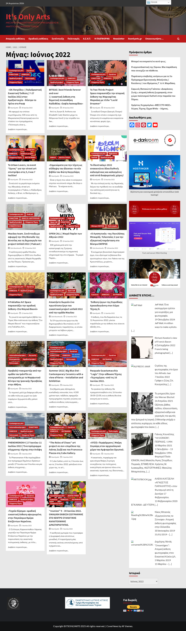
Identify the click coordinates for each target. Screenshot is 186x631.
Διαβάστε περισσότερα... (18, 129)
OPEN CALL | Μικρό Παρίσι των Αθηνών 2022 (65, 235)
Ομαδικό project (15, 78)
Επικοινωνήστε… (154, 38)
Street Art (30, 150)
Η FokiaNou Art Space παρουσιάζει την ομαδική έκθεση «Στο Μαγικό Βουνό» (23, 305)
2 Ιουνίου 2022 (67, 457)
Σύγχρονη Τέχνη (15, 82)
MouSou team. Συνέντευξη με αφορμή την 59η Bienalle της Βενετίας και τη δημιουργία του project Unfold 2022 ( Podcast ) (25, 239)
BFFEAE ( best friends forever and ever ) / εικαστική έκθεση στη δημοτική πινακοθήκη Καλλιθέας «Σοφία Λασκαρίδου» (66, 96)
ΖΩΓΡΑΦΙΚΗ (117, 294)
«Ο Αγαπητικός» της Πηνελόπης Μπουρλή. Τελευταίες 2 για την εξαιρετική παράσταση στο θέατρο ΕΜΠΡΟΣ (107, 239)
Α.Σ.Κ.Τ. (87, 38)
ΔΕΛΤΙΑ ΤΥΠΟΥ (64, 157)
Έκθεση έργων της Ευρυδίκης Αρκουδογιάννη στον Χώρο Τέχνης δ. (106, 305)
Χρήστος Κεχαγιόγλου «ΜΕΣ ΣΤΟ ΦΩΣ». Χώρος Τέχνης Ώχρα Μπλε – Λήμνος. (151, 107)
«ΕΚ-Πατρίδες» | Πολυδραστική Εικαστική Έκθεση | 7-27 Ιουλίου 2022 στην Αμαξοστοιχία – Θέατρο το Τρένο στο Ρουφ (25, 96)
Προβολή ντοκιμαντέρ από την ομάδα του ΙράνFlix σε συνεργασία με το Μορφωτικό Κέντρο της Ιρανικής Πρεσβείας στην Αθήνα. (25, 377)
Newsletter (118, 38)
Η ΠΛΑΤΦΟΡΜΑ (102, 38)
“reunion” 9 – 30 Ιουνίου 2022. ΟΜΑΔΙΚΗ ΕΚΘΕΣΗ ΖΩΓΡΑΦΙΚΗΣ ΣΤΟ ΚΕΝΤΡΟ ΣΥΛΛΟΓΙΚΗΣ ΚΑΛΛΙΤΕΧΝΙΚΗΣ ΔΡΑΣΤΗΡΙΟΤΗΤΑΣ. (66, 518)
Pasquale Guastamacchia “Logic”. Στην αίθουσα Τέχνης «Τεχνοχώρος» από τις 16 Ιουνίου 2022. (106, 376)
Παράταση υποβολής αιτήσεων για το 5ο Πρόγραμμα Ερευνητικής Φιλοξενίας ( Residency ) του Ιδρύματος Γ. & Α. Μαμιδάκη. (153, 79)
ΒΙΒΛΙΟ (53, 157)
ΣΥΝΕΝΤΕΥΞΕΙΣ (15, 226)
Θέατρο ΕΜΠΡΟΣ (97, 226)
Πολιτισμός (73, 38)
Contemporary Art (16, 70)
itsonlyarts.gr (135, 38)
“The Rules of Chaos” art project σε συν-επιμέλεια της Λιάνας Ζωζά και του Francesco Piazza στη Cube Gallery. (65, 448)
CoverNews (112, 626)
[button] (178, 38)
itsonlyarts (14, 108)
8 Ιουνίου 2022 (27, 389)
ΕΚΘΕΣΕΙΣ (25, 74)
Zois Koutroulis (16, 248)
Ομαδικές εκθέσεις (38, 38)
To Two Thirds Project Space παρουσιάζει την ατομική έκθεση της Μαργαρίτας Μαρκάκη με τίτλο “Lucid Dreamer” (107, 96)
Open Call (53, 222)
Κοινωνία (32, 355)
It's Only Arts (28, 17)
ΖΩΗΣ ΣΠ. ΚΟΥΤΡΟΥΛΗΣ (31, 218)
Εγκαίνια (30, 70)
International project (17, 355)
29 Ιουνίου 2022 (27, 108)
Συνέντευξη (58, 38)
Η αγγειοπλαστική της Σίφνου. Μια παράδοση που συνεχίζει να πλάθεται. (154, 69)
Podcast (30, 214)
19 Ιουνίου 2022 (68, 241)
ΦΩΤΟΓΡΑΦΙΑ (30, 157)
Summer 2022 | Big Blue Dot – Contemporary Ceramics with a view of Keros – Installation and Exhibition (66, 376)
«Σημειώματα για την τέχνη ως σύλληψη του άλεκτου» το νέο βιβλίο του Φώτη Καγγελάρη (65, 168)
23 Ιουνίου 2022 (68, 176)
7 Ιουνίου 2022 (109, 385)
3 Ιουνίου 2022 (27, 454)
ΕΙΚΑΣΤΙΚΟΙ (13, 74)
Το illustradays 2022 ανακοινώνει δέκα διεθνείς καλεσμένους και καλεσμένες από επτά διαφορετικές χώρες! (107, 170)
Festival (94, 157)
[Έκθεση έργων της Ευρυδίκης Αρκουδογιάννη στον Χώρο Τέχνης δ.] (107, 285)
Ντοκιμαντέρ (14, 359)
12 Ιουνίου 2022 (27, 313)
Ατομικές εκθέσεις (15, 38)
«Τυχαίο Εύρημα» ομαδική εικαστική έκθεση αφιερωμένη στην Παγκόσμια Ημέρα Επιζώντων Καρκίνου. (24, 516)
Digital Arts (113, 153)
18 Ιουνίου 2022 (112, 248)
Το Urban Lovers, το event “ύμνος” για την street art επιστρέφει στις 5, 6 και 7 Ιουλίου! (22, 170)
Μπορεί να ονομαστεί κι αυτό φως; (148, 61)
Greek (153, 2)
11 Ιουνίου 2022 (109, 313)
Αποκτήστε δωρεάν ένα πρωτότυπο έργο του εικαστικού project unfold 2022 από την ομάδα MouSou (66, 307)
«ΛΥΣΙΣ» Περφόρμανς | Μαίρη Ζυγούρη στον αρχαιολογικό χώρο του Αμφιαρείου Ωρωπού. (107, 446)
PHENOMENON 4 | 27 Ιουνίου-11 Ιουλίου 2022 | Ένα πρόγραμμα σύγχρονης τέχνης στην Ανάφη (25, 446)
